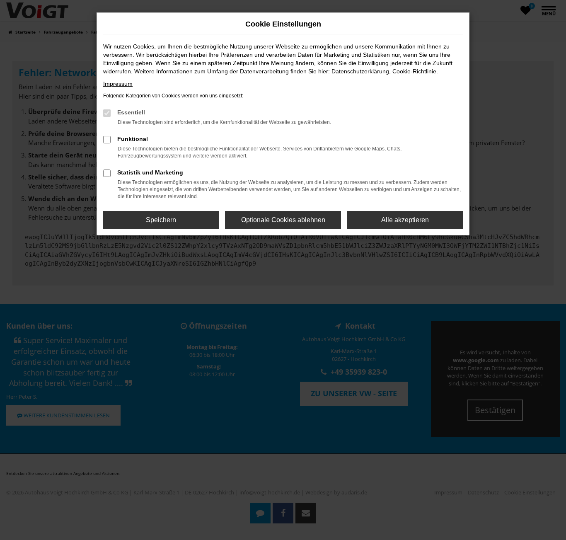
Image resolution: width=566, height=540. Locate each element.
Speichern (161, 219)
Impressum (118, 83)
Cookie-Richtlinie (414, 71)
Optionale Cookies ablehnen (283, 219)
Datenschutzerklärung (360, 71)
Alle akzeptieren (405, 219)
